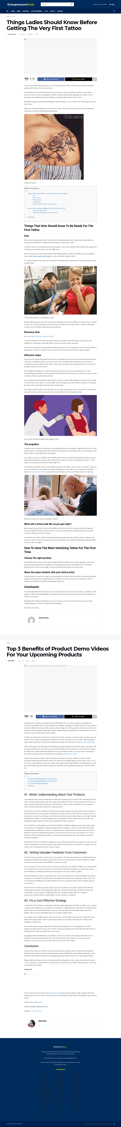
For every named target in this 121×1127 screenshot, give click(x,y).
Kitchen (60, 1090)
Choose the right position (40, 210)
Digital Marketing (45, 1093)
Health (52, 11)
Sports (76, 1083)
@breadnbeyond (36, 1002)
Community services (45, 1088)
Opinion (60, 11)
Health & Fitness (60, 1083)
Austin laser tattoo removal (37, 472)
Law (60, 1093)
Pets (60, 1110)
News (19, 11)
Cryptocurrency (45, 1090)
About (93, 1124)
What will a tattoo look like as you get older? (45, 204)
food (45, 1112)
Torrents (75, 1095)
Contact (108, 1124)
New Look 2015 (60, 1102)
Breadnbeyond (52, 993)
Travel (76, 1098)
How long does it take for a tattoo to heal (38, 336)
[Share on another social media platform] (95, 79)
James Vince (12, 34)
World (76, 1110)
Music (60, 1100)
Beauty (45, 1078)
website (75, 1107)
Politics (60, 1112)
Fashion (45, 1105)
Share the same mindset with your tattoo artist (45, 212)
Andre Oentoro (36, 1011)
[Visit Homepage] (22, 4)
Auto (45, 1075)
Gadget (60, 1073)
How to (60, 1088)
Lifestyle (13, 16)
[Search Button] (72, 4)
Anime (45, 1073)
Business (26, 11)
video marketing (88, 742)
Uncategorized (75, 1100)
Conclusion (31, 217)
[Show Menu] (7, 11)
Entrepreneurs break (45, 1102)
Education (45, 1098)
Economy (45, 1095)
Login (112, 4)
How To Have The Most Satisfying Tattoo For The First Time (46, 208)
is (28, 453)
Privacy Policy (100, 1124)
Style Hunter (76, 1090)
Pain (34, 196)
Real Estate (75, 1073)
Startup (75, 1085)
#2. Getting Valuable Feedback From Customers (42, 781)
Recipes (75, 1075)
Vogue (76, 1105)
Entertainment (36, 11)
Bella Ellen (11, 660)
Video (76, 1102)
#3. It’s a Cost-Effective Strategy (38, 783)
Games (60, 1078)
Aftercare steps (37, 200)
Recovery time (36, 198)
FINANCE (45, 1110)
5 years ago (22, 34)
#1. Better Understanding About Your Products (42, 779)
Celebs (45, 1085)
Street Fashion (75, 1088)
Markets (60, 1098)
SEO (75, 1080)
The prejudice (36, 202)
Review (75, 1078)
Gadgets (60, 1075)
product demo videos (70, 754)
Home (13, 11)
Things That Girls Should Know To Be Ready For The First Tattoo (47, 193)
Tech (46, 11)
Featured (45, 1107)
